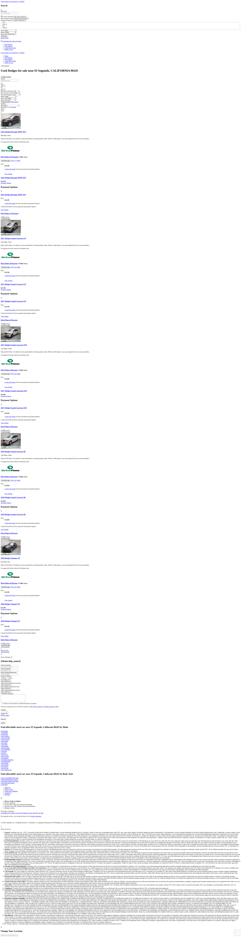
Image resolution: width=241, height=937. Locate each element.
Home (6, 56)
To (3, 26)
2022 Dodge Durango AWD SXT (13, 132)
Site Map (7, 794)
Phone (8, 672)
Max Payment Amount (7, 18)
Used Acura (4, 731)
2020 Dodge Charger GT (10, 558)
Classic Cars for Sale (16, 813)
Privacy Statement (10, 803)
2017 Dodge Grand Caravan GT (13, 238)
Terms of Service (50, 706)
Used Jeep (4, 751)
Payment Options (6, 183)
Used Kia (3, 753)
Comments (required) (7, 693)
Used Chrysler (5, 739)
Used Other (4, 784)
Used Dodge (4, 741)
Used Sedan (14, 779)
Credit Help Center (10, 48)
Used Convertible (6, 778)
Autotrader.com (5, 813)
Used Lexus (4, 755)
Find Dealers (8, 44)
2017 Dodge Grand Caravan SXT (14, 345)
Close (3, 723)
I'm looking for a (6, 679)
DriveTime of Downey (9, 263)
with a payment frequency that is (10, 690)
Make (2, 30)
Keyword (3, 11)
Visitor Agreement (35, 816)
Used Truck (15, 781)
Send (3, 713)
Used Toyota (4, 768)
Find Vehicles (9, 46)
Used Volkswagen (6, 770)
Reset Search (4, 38)
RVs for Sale (39, 813)
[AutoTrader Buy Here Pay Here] (11, 41)
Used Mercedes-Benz (7, 760)
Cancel (3, 710)
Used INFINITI (5, 749)
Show (2, 109)
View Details (8, 174)
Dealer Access (9, 49)
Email (10, 678)
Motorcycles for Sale (29, 813)
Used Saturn (4, 766)
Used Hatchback (6, 779)
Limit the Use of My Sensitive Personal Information (20, 806)
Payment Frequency (7, 20)
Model (3, 32)
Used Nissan (4, 763)
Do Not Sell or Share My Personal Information (18, 804)
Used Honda (4, 746)
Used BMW (4, 733)
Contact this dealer (10, 169)
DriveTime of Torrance (9, 157)
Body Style (4, 34)
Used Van (4, 783)
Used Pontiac (5, 765)
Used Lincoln (5, 756)
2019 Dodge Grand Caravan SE (13, 452)
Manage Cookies (10, 808)
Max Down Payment (7, 16)
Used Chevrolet (5, 738)
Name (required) (6, 665)
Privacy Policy (37, 706)
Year (2, 84)
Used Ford (4, 743)
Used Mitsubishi (5, 761)
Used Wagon (10, 783)
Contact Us (8, 793)
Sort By (3, 104)
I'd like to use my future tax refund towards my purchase (19, 703)
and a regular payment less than (10, 686)
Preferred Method (6, 676)
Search (3, 79)
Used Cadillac (5, 736)
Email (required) (5, 669)
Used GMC (4, 744)
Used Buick (4, 734)
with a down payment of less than (11, 683)
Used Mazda (4, 758)
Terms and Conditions (11, 791)
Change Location (6, 77)
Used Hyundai (5, 748)
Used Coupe (15, 778)
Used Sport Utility (6, 781)
